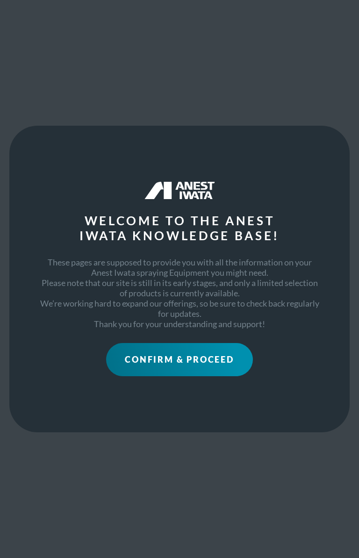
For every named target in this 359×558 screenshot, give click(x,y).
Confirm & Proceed (179, 359)
